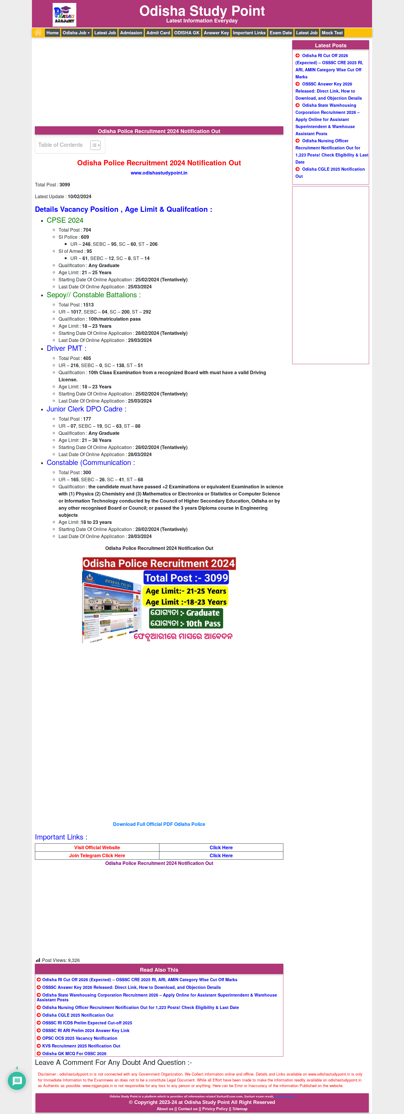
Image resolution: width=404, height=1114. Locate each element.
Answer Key (216, 32)
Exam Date (281, 32)
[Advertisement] (159, 82)
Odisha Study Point (202, 10)
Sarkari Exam (285, 1096)
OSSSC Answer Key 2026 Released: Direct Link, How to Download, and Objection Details (131, 987)
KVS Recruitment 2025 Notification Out (81, 1046)
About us (165, 1109)
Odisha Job (74, 32)
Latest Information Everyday (202, 20)
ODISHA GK (187, 32)
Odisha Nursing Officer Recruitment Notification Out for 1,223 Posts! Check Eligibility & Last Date (140, 1007)
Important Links (249, 32)
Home (52, 32)
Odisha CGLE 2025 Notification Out (78, 1015)
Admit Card (158, 32)
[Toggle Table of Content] (92, 145)
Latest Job (105, 32)
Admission (131, 32)
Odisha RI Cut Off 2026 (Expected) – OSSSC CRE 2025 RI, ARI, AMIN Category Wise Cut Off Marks (139, 979)
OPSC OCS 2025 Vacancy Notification (79, 1038)
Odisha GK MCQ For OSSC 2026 (74, 1053)
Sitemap (240, 1109)
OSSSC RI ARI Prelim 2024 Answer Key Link (86, 1030)
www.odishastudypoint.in (159, 172)
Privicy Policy (215, 1109)
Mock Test (332, 32)
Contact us (188, 1109)
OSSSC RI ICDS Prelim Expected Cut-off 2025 (87, 1023)
